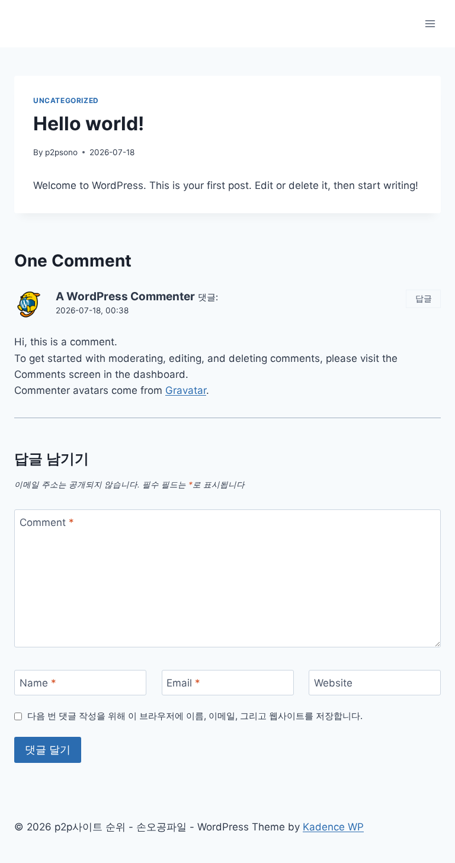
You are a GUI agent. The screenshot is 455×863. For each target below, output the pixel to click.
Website (333, 683)
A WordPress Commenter (125, 296)
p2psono (61, 152)
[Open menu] (430, 23)
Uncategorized (66, 100)
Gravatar (185, 390)
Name (38, 683)
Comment (47, 522)
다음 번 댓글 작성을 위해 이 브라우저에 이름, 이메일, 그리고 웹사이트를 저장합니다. (195, 715)
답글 (423, 298)
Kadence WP (333, 827)
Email (183, 683)
